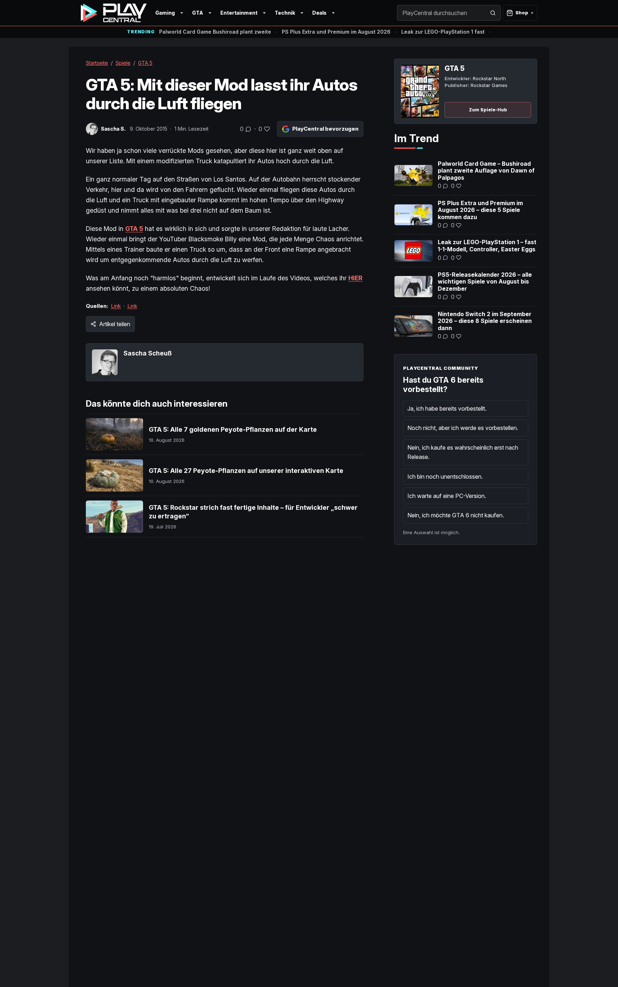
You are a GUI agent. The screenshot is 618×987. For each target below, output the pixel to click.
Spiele (123, 63)
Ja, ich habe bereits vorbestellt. (446, 408)
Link (116, 306)
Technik (285, 13)
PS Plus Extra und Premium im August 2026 (336, 32)
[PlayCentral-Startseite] (114, 13)
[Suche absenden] (493, 13)
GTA (197, 13)
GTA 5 (145, 63)
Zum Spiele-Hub (488, 109)
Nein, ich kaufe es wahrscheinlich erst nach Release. (462, 452)
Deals (319, 13)
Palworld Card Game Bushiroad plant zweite (215, 32)
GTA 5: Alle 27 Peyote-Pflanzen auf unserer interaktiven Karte (246, 470)
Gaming (165, 13)
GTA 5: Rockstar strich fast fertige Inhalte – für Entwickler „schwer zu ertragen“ (253, 512)
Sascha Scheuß (147, 353)
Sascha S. (113, 129)
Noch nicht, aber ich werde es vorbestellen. (462, 427)
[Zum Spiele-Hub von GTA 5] (420, 91)
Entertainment (239, 13)
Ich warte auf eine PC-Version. (446, 495)
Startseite (97, 63)
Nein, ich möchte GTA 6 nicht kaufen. (455, 515)
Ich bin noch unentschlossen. (445, 476)
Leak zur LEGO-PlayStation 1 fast (443, 32)
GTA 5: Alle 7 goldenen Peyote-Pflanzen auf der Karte (233, 429)
